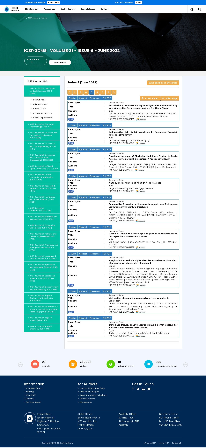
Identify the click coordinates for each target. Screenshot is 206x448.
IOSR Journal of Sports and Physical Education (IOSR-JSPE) (42, 278)
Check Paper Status (42, 118)
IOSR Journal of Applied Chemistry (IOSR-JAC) (41, 327)
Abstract (83, 98)
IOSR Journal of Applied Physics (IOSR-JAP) (41, 319)
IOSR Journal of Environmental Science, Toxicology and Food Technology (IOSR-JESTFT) (44, 309)
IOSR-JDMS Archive (42, 113)
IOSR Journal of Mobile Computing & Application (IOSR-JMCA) (41, 177)
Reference (94, 98)
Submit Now (53, 2)
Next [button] (176, 365)
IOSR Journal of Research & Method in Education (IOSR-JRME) (43, 188)
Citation (72, 98)
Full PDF (107, 98)
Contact (104, 9)
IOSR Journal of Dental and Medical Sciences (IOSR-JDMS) (42, 91)
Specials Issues (88, 9)
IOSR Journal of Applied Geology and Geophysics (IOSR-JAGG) (41, 298)
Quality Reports (67, 9)
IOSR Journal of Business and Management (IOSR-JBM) (43, 217)
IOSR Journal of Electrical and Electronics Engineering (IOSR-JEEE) (43, 135)
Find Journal (33, 59)
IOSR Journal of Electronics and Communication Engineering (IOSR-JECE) (42, 157)
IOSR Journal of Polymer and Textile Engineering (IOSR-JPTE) (43, 236)
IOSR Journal (33, 18)
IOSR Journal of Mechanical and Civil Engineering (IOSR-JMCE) (43, 146)
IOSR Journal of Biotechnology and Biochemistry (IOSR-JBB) (44, 288)
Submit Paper (39, 100)
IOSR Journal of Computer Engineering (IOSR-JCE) (42, 125)
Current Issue (39, 109)
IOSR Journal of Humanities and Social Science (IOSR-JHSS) (42, 199)
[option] (103, 2)
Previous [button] (30, 365)
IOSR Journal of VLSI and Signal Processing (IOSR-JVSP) (44, 167)
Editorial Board (40, 104)
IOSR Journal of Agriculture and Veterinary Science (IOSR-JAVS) (44, 267)
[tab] (123, 87)
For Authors (49, 9)
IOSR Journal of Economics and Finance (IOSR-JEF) (42, 226)
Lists (139, 2)
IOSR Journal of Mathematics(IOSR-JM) (40, 209)
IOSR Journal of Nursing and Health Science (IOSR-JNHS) (43, 257)
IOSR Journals (31, 9)
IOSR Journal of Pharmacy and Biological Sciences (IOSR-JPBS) (44, 247)
